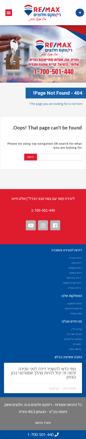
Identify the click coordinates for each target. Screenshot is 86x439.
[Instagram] (43, 225)
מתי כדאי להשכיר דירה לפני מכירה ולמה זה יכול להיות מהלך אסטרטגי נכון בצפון (43, 373)
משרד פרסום (43, 423)
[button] (8, 12)
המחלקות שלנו (72, 295)
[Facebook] (55, 225)
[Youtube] (31, 225)
